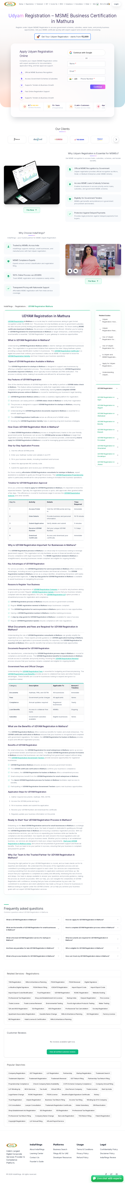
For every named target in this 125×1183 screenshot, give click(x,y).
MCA (61, 4)
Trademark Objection (17, 1078)
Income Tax (54, 4)
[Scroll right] (116, 139)
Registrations (30, 4)
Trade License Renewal (33, 1003)
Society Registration (100, 1009)
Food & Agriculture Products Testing (80, 1003)
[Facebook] (106, 1174)
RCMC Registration (81, 993)
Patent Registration (103, 1116)
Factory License (109, 1014)
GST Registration (36, 1073)
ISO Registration (93, 1014)
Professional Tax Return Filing (20, 1116)
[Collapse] (117, 388)
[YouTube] (117, 1174)
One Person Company (73, 1089)
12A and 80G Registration (18, 1009)
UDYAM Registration (62, 993)
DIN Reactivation (99, 1105)
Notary (96, 1094)
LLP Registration (53, 1073)
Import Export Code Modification (21, 993)
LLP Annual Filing (36, 1121)
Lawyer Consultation (33, 1105)
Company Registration (17, 1073)
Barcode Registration (66, 1116)
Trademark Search (103, 1073)
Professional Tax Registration (20, 998)
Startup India (71, 998)
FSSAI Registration (58, 982)
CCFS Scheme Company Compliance (77, 1084)
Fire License (104, 998)
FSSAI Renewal (74, 982)
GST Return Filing (77, 1078)
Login (116, 4)
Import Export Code (79, 987)
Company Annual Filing (104, 1084)
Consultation (79, 4)
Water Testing (104, 1003)
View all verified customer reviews (62, 1052)
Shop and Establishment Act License (48, 998)
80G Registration (54, 1009)
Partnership (67, 1073)
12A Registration (38, 1009)
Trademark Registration (38, 1078)
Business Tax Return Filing (55, 1100)
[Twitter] (111, 1174)
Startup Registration (83, 1073)
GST (47, 4)
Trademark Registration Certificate (58, 1105)
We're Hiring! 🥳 (105, 4)
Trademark (39, 4)
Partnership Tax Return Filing (99, 1078)
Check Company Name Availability (46, 1084)
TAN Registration (15, 982)
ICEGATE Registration (60, 987)
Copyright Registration (17, 1121)
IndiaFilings (8, 306)
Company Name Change (44, 1116)
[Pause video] (69, 271)
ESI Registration (62, 1110)
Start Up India (107, 1089)
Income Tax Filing (75, 1100)
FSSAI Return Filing (40, 987)
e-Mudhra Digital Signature (19, 987)
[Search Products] (108, 4)
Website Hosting (99, 993)
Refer (94, 4)
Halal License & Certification (35, 1019)
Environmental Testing (54, 1003)
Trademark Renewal (58, 1078)
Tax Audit (43, 1089)
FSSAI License (52, 1094)
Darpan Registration (88, 998)
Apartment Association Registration (22, 1014)
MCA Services (30, 1089)
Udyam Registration (33, 1100)
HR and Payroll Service (55, 1121)
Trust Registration (43, 993)
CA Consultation (15, 1105)
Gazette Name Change (48, 1014)
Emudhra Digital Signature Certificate (76, 1094)
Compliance (69, 4)
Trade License (14, 1003)
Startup (21, 4)
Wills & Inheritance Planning (36, 982)
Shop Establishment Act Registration (22, 1110)
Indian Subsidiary (82, 1105)
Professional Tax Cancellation (77, 1009)
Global (87, 4)
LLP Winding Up (14, 1089)
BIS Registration (14, 1019)
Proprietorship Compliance (19, 1084)
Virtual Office (56, 1089)
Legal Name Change (16, 1094)
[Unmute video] (75, 271)
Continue (98, 87)
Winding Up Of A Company (97, 1100)
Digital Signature (91, 982)
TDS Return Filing (84, 1116)
